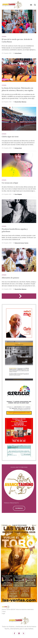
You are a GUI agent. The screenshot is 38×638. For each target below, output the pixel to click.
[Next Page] (21, 296)
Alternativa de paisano (10, 278)
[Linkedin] (19, 633)
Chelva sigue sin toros (10, 137)
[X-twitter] (23, 633)
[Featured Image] (19, 21)
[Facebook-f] (14, 633)
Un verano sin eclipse (10, 183)
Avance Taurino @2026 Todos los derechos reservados (17, 609)
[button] (31, 4)
